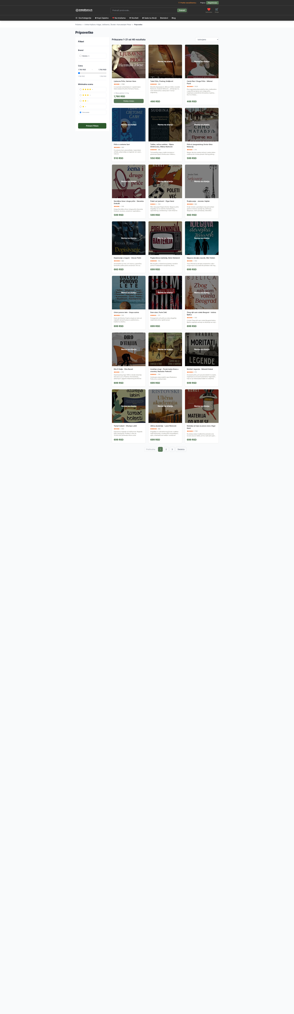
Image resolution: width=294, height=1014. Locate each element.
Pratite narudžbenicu (188, 3)
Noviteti (134, 18)
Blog (174, 18)
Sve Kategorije (85, 18)
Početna (78, 25)
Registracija (212, 3)
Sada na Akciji (150, 18)
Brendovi (164, 18)
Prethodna (150, 449)
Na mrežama (120, 18)
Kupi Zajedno (103, 18)
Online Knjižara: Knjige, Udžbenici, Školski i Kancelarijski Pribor (107, 25)
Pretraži (182, 10)
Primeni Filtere (92, 126)
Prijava (202, 3)
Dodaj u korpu (128, 101)
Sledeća (181, 449)
